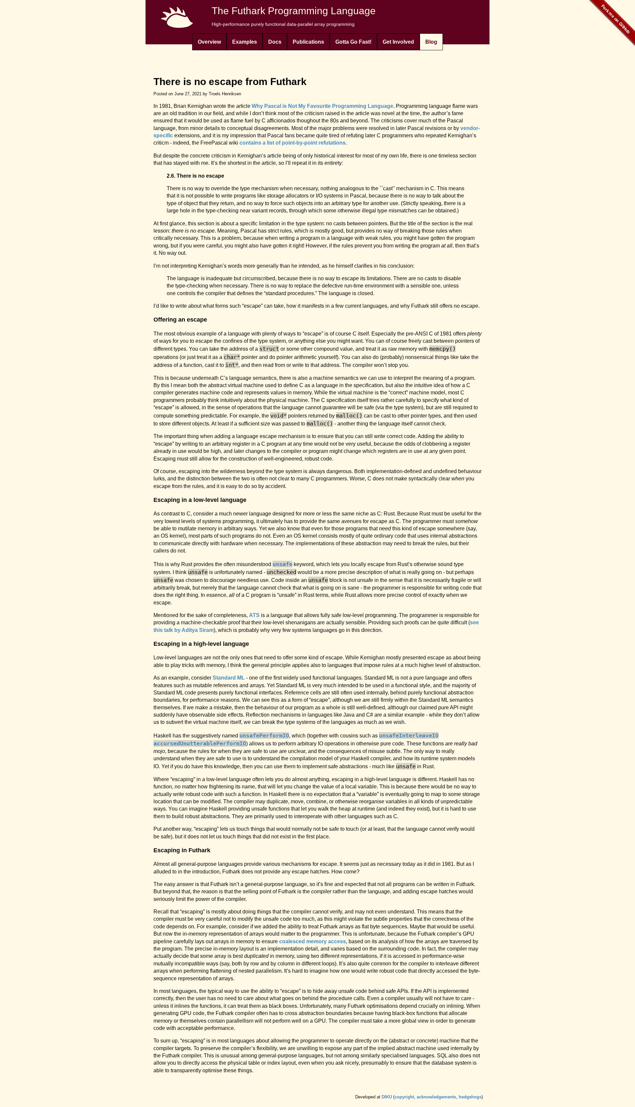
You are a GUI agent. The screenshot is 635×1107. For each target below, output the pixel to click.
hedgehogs (470, 1096)
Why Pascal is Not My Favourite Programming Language (322, 106)
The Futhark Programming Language (294, 10)
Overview (209, 42)
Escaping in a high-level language (201, 644)
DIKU (387, 1096)
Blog (431, 42)
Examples (244, 42)
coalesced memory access (312, 941)
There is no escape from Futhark (230, 81)
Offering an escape (180, 319)
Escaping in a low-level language (199, 500)
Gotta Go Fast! (353, 42)
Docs (274, 42)
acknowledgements (436, 1096)
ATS (254, 615)
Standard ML (229, 678)
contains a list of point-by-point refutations (292, 143)
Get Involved (398, 42)
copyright (404, 1096)
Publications (308, 42)
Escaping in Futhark (181, 850)
